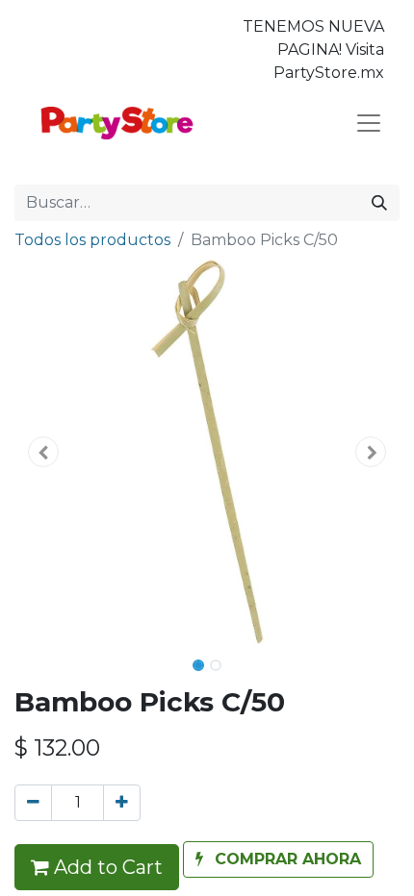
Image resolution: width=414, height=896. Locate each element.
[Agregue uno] (122, 802)
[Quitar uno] (33, 802)
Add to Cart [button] (106, 867)
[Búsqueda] (379, 203)
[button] (43, 451)
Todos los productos (92, 240)
